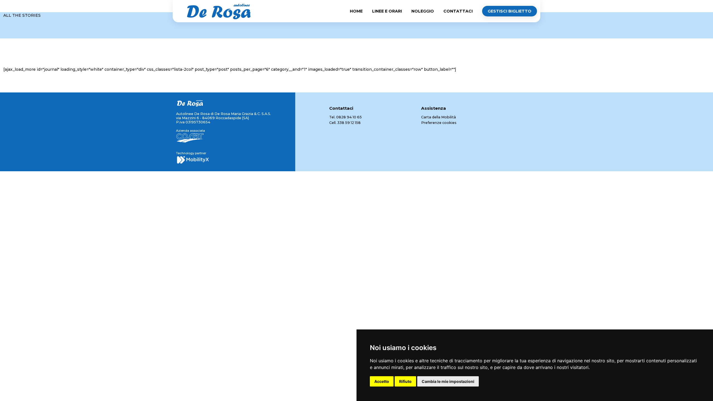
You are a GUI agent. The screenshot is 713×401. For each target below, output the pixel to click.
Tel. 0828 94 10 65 (345, 117)
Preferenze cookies (438, 123)
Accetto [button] (381, 381)
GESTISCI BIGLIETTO (509, 11)
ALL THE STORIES (22, 15)
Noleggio (422, 11)
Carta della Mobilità (438, 117)
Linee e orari (387, 11)
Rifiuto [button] (405, 381)
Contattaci (458, 11)
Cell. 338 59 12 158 (345, 123)
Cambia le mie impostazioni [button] (448, 381)
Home (356, 11)
